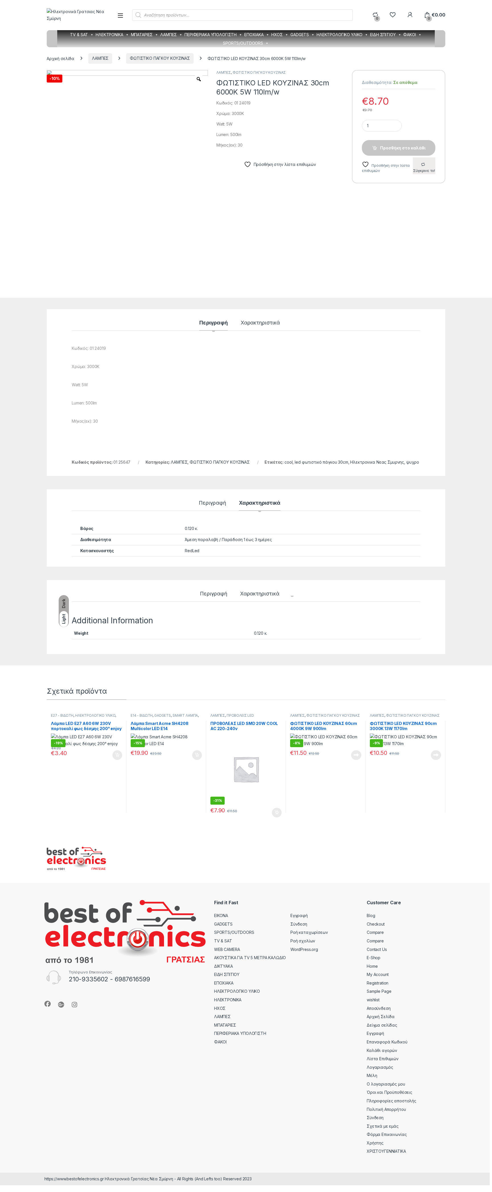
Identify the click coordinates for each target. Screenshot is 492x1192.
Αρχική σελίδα (60, 58)
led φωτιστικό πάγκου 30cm (321, 462)
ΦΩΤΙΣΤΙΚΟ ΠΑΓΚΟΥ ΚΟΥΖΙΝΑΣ (160, 58)
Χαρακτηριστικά (260, 323)
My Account (378, 974)
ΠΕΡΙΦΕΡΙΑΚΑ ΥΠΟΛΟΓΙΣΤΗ (210, 34)
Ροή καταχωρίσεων (309, 932)
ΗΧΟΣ (277, 34)
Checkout (376, 924)
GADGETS (299, 34)
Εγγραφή (299, 915)
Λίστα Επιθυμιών (383, 1058)
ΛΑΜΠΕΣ (168, 34)
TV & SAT (79, 34)
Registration (377, 983)
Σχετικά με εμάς (383, 1126)
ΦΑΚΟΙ (409, 34)
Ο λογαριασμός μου (386, 1084)
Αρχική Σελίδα (381, 1016)
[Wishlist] (392, 15)
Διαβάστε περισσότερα (348, 755)
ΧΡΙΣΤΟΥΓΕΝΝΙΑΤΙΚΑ (386, 1151)
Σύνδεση (298, 924)
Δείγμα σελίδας (382, 1025)
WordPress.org (304, 949)
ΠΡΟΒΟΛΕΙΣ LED (240, 715)
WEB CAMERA (227, 949)
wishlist (373, 999)
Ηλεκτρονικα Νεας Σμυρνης (377, 462)
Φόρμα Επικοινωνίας (387, 1134)
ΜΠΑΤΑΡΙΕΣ (142, 34)
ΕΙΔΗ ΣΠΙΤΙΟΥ (382, 34)
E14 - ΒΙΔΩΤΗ (142, 715)
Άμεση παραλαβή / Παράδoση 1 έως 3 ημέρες (228, 539)
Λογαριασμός (380, 1067)
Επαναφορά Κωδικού (387, 1041)
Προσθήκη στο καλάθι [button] (112, 755)
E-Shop (373, 957)
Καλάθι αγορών (382, 1050)
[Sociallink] (47, 1004)
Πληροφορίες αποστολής (391, 1100)
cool (288, 462)
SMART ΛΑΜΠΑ (185, 715)
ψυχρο (412, 462)
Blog (371, 915)
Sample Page (379, 991)
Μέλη (372, 1075)
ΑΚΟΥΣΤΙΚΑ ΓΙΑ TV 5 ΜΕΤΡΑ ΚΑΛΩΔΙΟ (250, 957)
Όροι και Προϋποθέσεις (389, 1092)
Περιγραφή (213, 323)
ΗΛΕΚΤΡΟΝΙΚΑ (109, 34)
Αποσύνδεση (379, 1008)
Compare (375, 932)
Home (372, 966)
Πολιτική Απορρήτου (386, 1109)
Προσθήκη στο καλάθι (402, 147)
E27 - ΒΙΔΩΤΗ (62, 715)
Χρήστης (375, 1142)
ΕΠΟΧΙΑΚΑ (254, 34)
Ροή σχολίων (302, 940)
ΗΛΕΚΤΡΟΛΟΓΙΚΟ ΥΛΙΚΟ (339, 34)
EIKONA (221, 915)
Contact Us (377, 949)
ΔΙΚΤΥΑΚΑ (223, 966)
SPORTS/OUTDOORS (243, 43)
